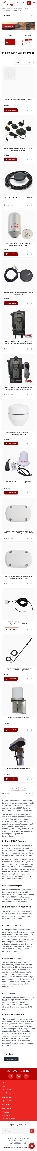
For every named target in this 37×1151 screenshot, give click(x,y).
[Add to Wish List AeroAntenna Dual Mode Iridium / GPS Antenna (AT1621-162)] (27, 443)
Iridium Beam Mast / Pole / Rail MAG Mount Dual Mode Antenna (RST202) (18, 244)
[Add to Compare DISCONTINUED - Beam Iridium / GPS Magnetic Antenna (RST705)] (31, 629)
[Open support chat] (32, 1146)
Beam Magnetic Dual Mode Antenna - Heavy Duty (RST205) (18, 293)
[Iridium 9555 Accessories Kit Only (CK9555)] (18, 82)
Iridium (26, 8)
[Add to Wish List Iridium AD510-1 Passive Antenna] (27, 730)
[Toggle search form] (18, 3)
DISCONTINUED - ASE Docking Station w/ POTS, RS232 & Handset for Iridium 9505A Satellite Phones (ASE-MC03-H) (18, 388)
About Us (5, 1086)
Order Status (6, 1104)
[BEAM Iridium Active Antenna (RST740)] (18, 464)
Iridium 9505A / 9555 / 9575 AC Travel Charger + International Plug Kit (18, 149)
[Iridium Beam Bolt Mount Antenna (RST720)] (18, 180)
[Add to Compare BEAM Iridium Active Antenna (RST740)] (31, 492)
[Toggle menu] (34, 3)
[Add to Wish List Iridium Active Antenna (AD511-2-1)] (27, 779)
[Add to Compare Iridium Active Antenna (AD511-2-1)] (31, 779)
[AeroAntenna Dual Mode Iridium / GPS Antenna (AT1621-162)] (18, 415)
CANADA (12, 1141)
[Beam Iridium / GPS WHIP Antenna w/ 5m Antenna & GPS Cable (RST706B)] (18, 650)
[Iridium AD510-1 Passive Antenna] (18, 700)
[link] (12, 789)
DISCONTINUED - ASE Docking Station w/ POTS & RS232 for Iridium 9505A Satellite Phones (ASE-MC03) (18, 343)
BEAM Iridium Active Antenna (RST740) (18, 482)
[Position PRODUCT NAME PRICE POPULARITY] (22, 62)
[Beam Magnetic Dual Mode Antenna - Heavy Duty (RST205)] (18, 275)
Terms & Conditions (8, 1093)
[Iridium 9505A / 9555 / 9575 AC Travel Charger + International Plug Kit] (18, 131)
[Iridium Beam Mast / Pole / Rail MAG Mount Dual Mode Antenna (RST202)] (18, 226)
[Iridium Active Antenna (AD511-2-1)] (18, 751)
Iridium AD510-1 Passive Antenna (18, 717)
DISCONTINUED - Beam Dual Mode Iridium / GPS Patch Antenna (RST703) (18, 577)
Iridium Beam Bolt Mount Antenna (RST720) (18, 198)
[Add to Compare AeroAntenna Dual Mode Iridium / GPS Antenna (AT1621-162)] (31, 443)
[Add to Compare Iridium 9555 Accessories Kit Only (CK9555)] (31, 110)
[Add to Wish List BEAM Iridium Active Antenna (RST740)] (27, 492)
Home (3, 8)
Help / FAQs (6, 1115)
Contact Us (5, 1112)
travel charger (7, 942)
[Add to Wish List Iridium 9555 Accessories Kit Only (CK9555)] (27, 110)
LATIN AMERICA (15, 1143)
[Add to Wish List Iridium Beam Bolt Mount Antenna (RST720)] (27, 205)
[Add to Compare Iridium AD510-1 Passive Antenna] (31, 730)
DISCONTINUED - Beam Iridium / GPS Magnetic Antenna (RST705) (18, 623)
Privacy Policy (6, 1089)
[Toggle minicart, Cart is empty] (29, 3)
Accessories (7, 10)
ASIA (15, 1138)
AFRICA (8, 1138)
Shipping (5, 1119)
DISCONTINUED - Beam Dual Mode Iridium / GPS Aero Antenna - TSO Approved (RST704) (18, 532)
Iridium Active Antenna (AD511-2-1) (18, 768)
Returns (12, 1119)
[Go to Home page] (7, 3)
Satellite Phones (17, 8)
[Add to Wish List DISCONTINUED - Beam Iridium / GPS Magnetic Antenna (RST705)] (27, 629)
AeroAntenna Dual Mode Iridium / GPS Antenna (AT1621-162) (18, 433)
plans (28, 1031)
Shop (8, 8)
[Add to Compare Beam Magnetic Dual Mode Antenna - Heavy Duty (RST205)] (31, 303)
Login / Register (7, 1101)
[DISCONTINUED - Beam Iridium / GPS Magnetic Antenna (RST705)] (18, 604)
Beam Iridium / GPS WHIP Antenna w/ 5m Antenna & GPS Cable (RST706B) (18, 669)
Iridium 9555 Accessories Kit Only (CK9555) (19, 99)
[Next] (24, 789)
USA (25, 1143)
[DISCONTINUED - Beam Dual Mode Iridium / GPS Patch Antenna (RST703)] (18, 559)
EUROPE (21, 1141)
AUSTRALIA (24, 1138)
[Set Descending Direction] (33, 62)
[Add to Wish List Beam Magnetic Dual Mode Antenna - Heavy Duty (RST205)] (27, 303)
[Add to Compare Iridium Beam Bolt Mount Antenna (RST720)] (31, 205)
